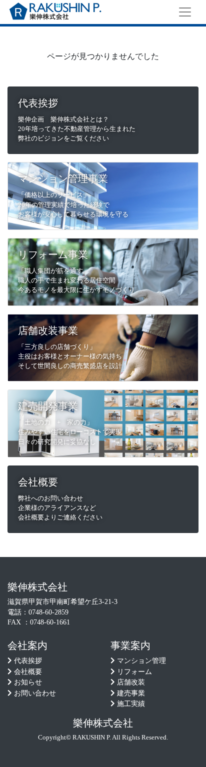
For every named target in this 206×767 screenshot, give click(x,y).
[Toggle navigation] (185, 12)
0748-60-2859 (48, 612)
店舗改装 (131, 682)
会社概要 (28, 672)
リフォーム (134, 672)
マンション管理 (141, 660)
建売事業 (131, 693)
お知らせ (28, 682)
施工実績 (131, 704)
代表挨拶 (28, 660)
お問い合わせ (35, 693)
